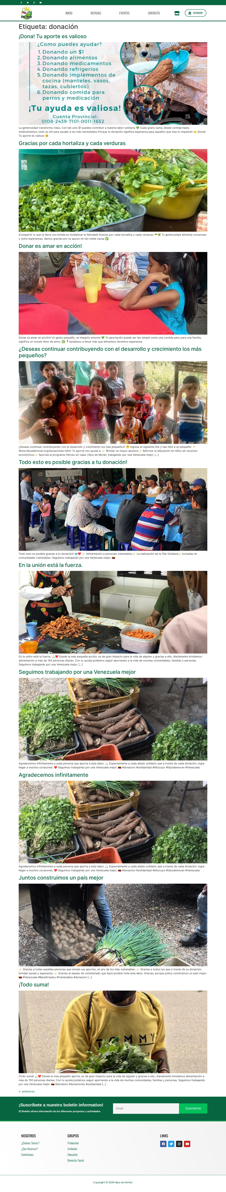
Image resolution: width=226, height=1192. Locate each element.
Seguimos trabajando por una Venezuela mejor (77, 672)
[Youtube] (40, 2)
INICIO (69, 13)
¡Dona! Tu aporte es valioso (53, 36)
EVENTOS (124, 13)
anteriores (27, 1091)
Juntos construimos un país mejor (61, 877)
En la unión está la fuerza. (51, 565)
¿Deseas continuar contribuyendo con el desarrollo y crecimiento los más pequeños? (110, 352)
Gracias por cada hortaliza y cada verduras (72, 143)
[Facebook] (163, 1144)
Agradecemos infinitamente (53, 775)
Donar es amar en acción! (50, 246)
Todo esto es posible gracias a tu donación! (73, 462)
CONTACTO (154, 13)
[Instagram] (34, 2)
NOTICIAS (96, 13)
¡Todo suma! (34, 984)
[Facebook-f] (21, 2)
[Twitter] (27, 2)
